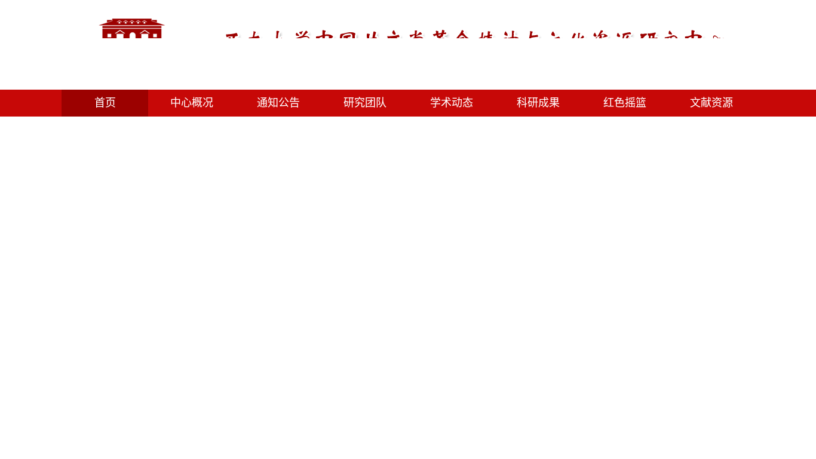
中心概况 (191, 103)
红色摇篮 (624, 103)
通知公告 (278, 103)
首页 (105, 103)
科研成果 (538, 103)
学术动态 (451, 103)
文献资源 (711, 103)
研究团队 (364, 103)
